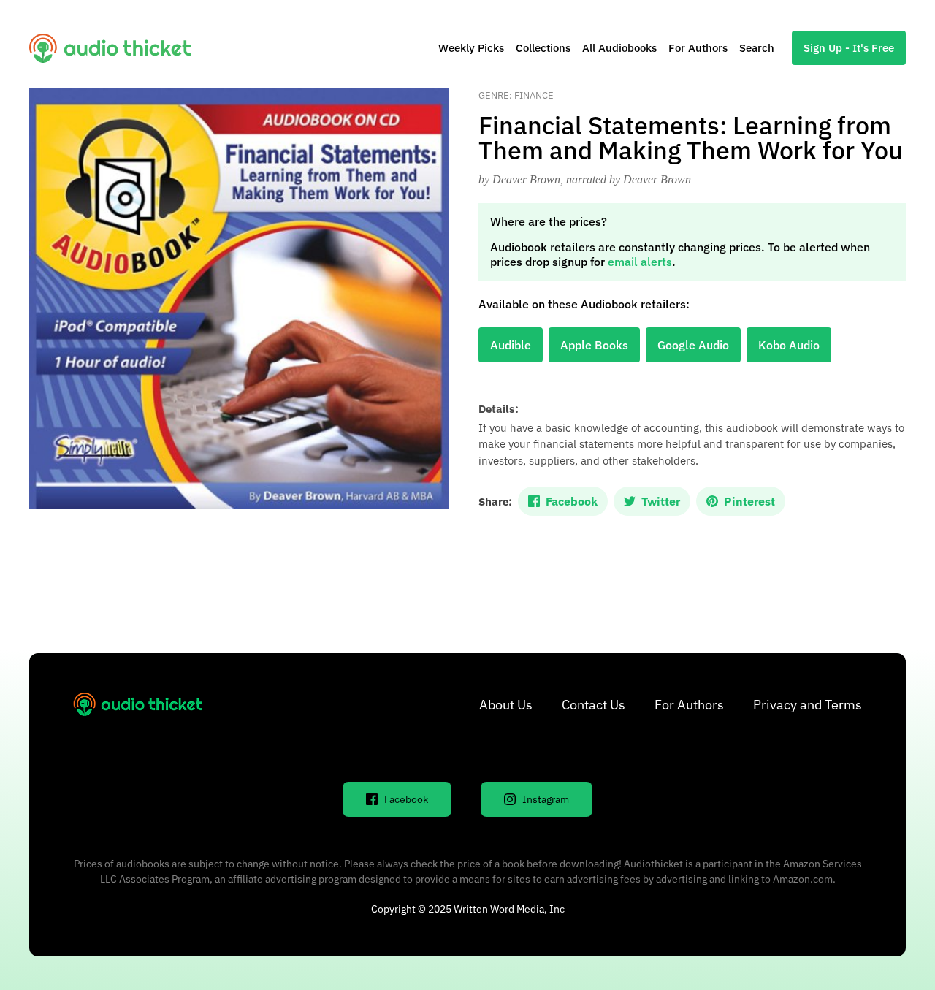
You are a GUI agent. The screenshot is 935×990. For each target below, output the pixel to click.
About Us (506, 704)
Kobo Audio (789, 345)
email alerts (640, 261)
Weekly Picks (471, 47)
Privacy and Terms (807, 704)
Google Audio (693, 345)
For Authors (698, 47)
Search (756, 47)
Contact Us (593, 704)
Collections (543, 47)
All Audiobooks (619, 47)
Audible (510, 345)
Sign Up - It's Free (849, 48)
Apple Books (594, 345)
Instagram (545, 799)
